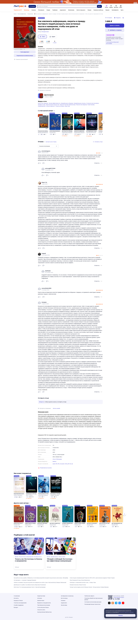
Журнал (107, 10)
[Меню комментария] (101, 175)
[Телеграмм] (116, 603)
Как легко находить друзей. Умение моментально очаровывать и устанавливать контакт (92, 523)
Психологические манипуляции (67, 104)
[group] (70, 151)
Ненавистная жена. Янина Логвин (78, 584)
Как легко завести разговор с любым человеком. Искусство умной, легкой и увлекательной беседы (55, 523)
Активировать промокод (67, 596)
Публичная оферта (89, 596)
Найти (99, 6)
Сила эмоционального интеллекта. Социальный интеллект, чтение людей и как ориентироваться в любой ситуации (55, 131)
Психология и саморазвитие (26, 556)
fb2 (56, 463)
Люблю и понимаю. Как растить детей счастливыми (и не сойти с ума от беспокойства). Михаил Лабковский (40, 582)
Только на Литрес (59, 106)
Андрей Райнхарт (54, 495)
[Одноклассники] (113, 603)
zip (72, 463)
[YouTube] (123, 603)
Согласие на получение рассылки (93, 602)
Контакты (16, 598)
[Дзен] (109, 603)
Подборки (54, 10)
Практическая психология (52, 104)
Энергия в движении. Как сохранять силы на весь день (79, 131)
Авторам (39, 598)
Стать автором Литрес (43, 607)
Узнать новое (62, 556)
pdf (68, 463)
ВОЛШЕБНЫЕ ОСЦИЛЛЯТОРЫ (91, 131)
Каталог (33, 6)
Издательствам (41, 596)
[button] (25, 52)
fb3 (58, 463)
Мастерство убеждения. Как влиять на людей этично (67, 131)
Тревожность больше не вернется (31, 493)
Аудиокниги (63, 10)
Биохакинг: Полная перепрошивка (56, 493)
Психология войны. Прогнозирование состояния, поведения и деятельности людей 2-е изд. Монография (43, 131)
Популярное (41, 10)
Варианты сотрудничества (44, 602)
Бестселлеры (64, 598)
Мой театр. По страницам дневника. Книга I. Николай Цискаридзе (29, 587)
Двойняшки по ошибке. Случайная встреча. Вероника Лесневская (30, 584)
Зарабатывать (54, 556)
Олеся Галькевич (18, 495)
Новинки (33, 10)
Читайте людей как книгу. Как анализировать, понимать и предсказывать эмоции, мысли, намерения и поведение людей (67, 523)
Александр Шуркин (43, 495)
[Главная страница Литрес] (20, 6)
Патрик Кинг (53, 132)
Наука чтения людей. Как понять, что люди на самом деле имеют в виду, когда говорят (80, 523)
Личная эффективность (54, 103)
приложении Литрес (119, 597)
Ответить (97, 163)
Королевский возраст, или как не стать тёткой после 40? (19, 493)
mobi (66, 463)
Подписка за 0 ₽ (18, 10)
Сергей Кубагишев (91, 132)
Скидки (48, 10)
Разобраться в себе (39, 556)
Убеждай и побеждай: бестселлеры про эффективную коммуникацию (59, 560)
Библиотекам (40, 600)
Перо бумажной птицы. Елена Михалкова (80, 580)
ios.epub (62, 463)
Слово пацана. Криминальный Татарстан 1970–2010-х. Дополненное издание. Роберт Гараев (92, 578)
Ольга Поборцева (57, 459)
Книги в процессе (81, 10)
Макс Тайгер (29, 495)
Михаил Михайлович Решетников (43, 132)
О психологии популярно (92, 103)
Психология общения (81, 104)
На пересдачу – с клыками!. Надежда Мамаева (25, 580)
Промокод (26, 10)
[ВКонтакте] (119, 603)
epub (54, 463)
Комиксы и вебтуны (98, 10)
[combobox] (67, 6)
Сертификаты (115, 10)
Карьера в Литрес (18, 600)
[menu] (48, 146)
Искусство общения (43, 103)
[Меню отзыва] (101, 163)
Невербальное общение (67, 103)
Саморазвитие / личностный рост (46, 106)
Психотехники (90, 104)
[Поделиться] (123, 17)
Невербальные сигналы (80, 103)
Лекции (89, 10)
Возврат (16, 607)
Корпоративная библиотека (44, 612)
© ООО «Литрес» (69, 617)
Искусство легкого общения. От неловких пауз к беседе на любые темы (19, 523)
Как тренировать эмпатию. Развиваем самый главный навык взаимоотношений (117, 523)
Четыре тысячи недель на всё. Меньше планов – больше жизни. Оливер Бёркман (89, 587)
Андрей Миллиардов (67, 132)
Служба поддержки (18, 605)
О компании (17, 596)
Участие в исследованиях (20, 602)
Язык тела (67, 106)
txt (70, 463)
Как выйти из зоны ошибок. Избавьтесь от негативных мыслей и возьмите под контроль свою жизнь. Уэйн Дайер (41, 578)
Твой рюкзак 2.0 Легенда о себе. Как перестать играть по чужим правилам (43, 493)
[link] (68, 151)
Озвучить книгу (41, 609)
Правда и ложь (41, 104)
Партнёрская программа (43, 605)
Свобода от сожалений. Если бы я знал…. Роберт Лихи (83, 582)
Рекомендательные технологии (92, 604)
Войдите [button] (41, 402)
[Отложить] (47, 116)
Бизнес (16, 556)
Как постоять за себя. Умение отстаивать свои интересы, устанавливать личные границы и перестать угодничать (104, 523)
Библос (54, 461)
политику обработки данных (126, 612)
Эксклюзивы (71, 10)
